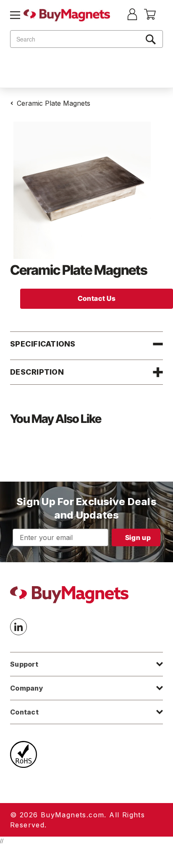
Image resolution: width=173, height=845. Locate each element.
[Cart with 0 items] (150, 17)
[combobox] (86, 39)
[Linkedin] (18, 626)
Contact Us (96, 298)
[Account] (132, 15)
